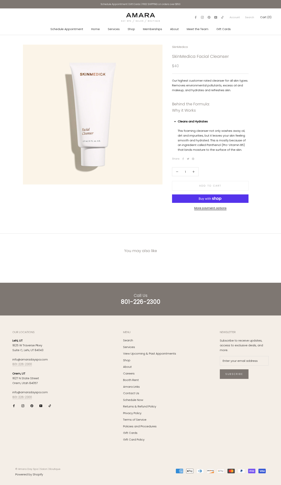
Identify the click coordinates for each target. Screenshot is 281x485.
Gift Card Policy (134, 439)
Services (114, 29)
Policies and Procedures (140, 426)
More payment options (210, 208)
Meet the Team (197, 29)
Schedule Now (133, 400)
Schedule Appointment (114, 4)
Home (95, 29)
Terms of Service (134, 420)
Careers (129, 373)
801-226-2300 (22, 364)
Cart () (265, 17)
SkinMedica (180, 47)
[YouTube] (215, 17)
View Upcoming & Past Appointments (149, 353)
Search (249, 17)
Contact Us (131, 393)
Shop (131, 29)
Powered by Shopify (29, 474)
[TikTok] (222, 17)
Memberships (152, 29)
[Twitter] (188, 159)
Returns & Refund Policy (139, 406)
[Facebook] (195, 17)
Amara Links (131, 387)
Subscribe (234, 374)
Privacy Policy (132, 413)
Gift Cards (134, 4)
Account (235, 17)
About (174, 29)
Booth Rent (131, 380)
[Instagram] (202, 17)
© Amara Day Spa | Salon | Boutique (37, 469)
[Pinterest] (209, 17)
